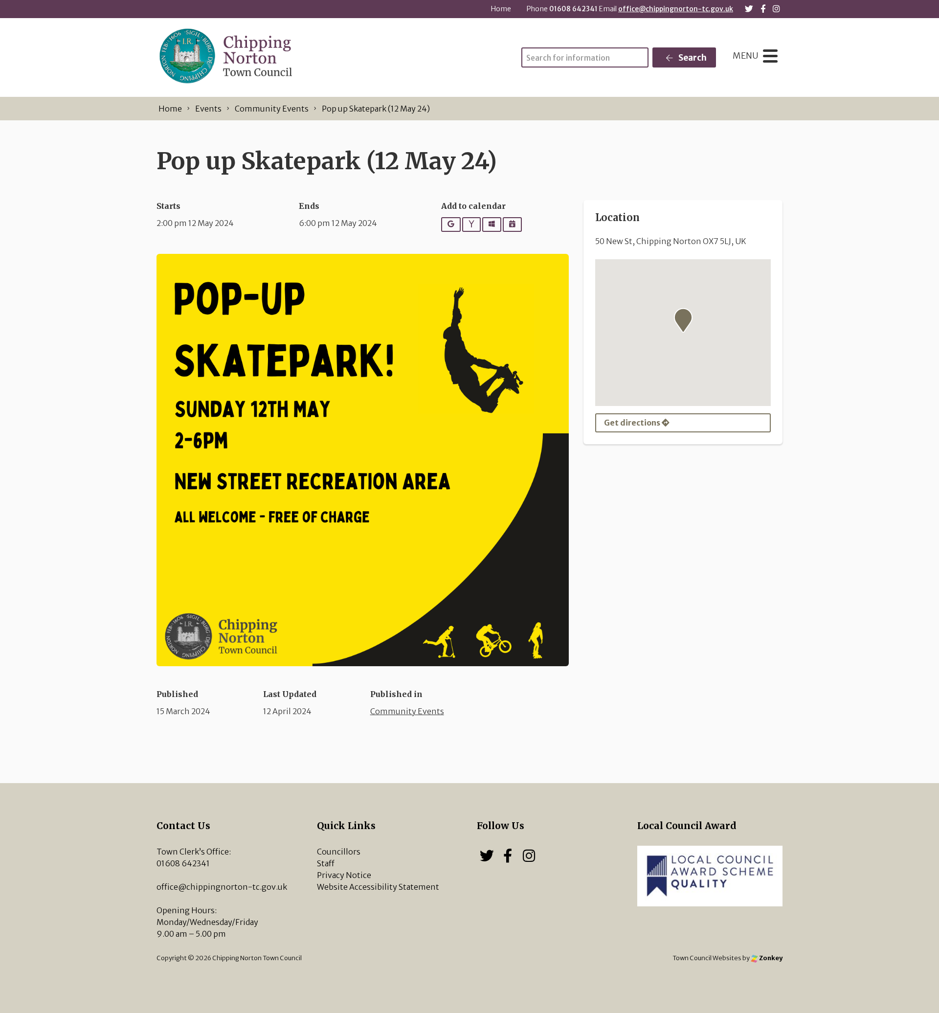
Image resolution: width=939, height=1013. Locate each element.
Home (501, 8)
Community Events (407, 711)
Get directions (633, 423)
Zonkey (770, 958)
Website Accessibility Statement (378, 887)
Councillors (338, 851)
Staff (326, 863)
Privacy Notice (344, 875)
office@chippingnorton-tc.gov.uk (675, 8)
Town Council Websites (706, 958)
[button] (683, 320)
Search (692, 57)
